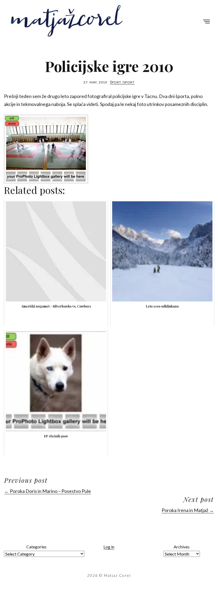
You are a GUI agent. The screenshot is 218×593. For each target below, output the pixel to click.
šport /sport (122, 82)
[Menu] (206, 22)
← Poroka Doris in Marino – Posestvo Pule (47, 491)
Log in (108, 546)
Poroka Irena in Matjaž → (188, 510)
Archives (182, 546)
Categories (36, 546)
